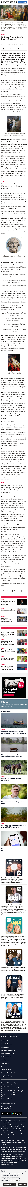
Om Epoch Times (6, 1069)
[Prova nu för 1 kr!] (14, 687)
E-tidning (3, 1041)
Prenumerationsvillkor (7, 1073)
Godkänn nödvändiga (9, 1184)
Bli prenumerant (5, 1047)
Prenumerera (22, 2)
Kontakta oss (5, 1060)
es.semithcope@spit (6, 706)
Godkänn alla (22, 1184)
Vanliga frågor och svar (7, 1053)
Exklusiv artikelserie (6, 1057)
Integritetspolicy (5, 1076)
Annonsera (4, 1063)
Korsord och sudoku (6, 1044)
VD (2, 1066)
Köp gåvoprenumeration (8, 1050)
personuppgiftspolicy (14, 1180)
